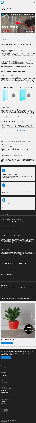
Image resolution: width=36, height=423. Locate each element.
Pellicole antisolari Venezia (5, 410)
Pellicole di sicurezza (4, 383)
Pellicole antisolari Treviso (5, 409)
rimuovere (7, 276)
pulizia (23, 252)
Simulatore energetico (4, 397)
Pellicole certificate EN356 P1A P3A (19, 130)
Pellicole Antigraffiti (4, 387)
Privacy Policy (3, 403)
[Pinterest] (3, 375)
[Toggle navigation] (34, 2)
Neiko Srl (5, 421)
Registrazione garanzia (4, 395)
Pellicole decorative (4, 386)
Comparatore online (4, 398)
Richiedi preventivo (5, 357)
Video (2, 394)
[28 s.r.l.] (2, 2)
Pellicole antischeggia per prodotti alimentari (21, 140)
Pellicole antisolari (4, 382)
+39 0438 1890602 (4, 372)
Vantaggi (2, 37)
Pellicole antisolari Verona (5, 411)
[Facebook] (1, 375)
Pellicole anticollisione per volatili (6, 388)
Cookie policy (3, 404)
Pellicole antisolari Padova (5, 412)
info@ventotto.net (4, 371)
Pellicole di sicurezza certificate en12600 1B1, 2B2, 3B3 (24, 124)
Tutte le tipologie (3, 39)
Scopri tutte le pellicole (6, 342)
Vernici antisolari (3, 390)
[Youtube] (5, 375)
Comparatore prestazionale (5, 399)
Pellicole (2, 8)
